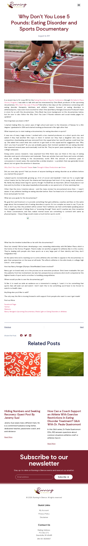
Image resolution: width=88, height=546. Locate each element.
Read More (8, 437)
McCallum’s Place (77, 100)
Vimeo (63, 167)
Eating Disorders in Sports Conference (49, 100)
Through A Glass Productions (47, 167)
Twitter (7, 307)
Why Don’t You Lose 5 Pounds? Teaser (18, 167)
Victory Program (10, 102)
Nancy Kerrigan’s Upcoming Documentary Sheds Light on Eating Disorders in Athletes (35, 312)
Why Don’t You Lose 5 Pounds (26, 105)
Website (7, 309)
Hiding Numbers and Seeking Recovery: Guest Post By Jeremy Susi (22, 414)
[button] (79, 5)
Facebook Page (10, 304)
